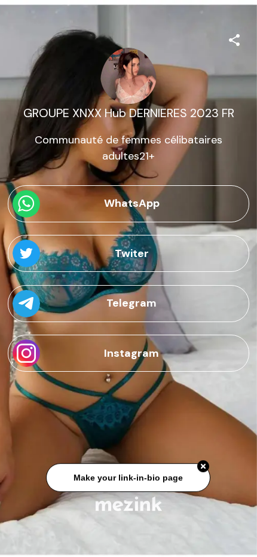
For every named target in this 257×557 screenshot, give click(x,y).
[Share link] (234, 38)
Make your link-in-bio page (128, 478)
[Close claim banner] (204, 467)
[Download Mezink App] (129, 503)
